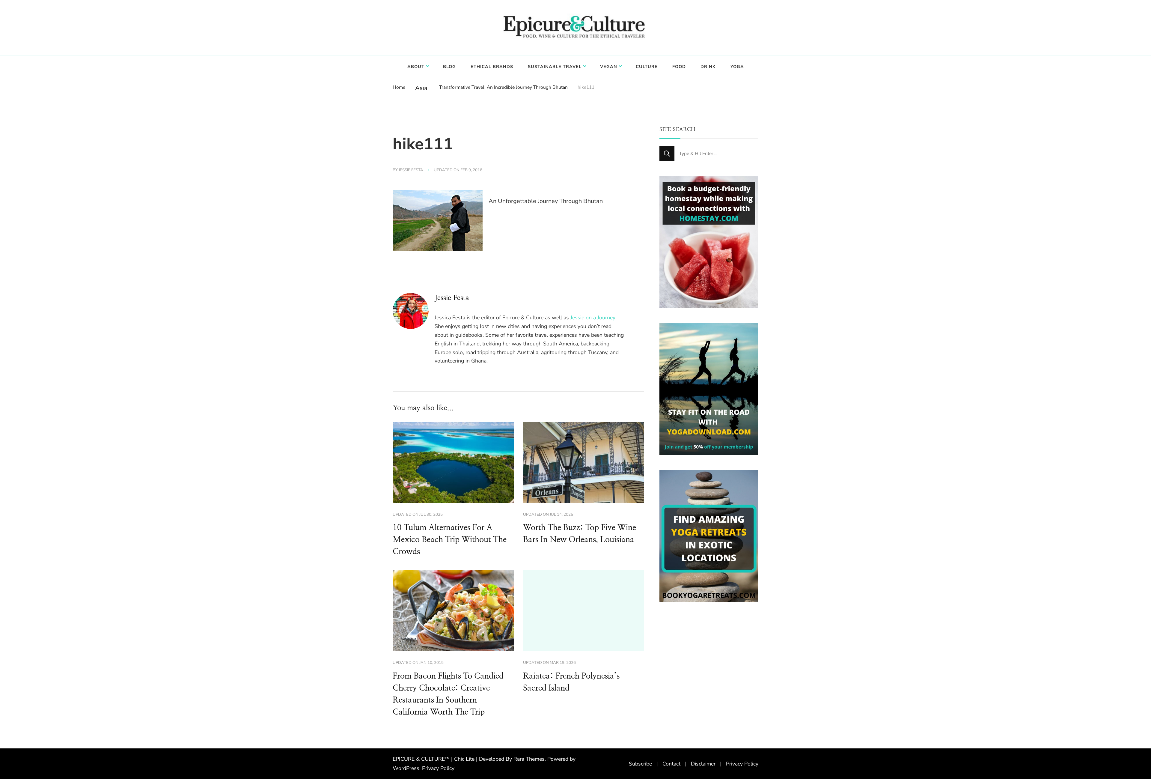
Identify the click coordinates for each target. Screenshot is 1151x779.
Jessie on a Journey (592, 317)
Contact (671, 763)
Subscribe (640, 763)
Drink (708, 67)
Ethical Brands (492, 67)
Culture (647, 67)
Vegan (608, 67)
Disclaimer (703, 763)
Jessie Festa (411, 170)
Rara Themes (529, 759)
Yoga (737, 67)
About (415, 67)
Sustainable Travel (554, 67)
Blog (449, 67)
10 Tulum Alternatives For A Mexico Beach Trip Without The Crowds (450, 540)
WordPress (406, 768)
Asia (421, 88)
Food (679, 67)
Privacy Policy (438, 768)
